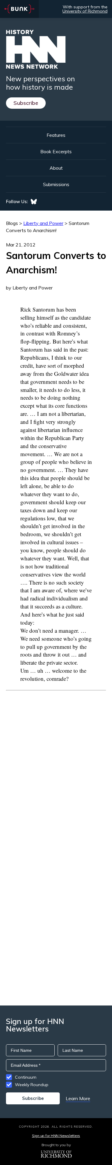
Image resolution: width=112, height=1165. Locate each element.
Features (56, 135)
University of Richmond (85, 11)
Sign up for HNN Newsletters (56, 1135)
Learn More (78, 1098)
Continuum (25, 1077)
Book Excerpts (56, 151)
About (56, 168)
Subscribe (25, 102)
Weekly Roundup (31, 1084)
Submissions (56, 184)
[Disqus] (56, 765)
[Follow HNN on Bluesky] (34, 202)
